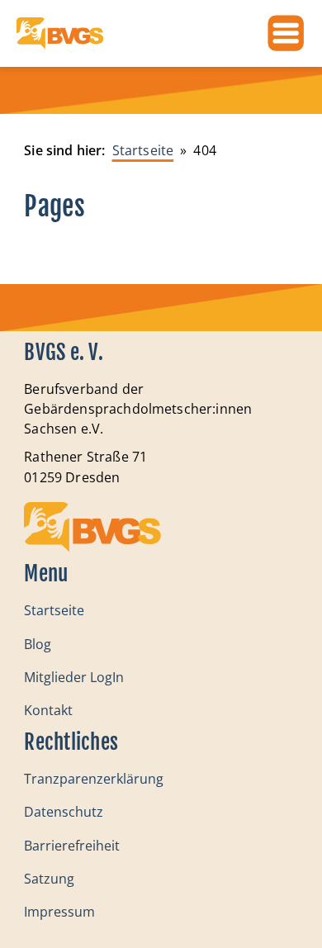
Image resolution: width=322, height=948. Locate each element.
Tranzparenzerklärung (93, 779)
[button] (29, 918)
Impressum (59, 912)
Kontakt (48, 710)
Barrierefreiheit (72, 846)
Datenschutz (63, 812)
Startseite (54, 610)
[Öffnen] (285, 33)
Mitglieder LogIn (74, 677)
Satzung (49, 879)
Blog (37, 644)
